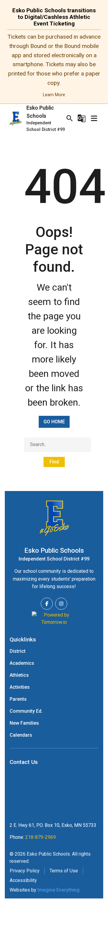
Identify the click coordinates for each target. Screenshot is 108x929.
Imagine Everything (59, 890)
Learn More (54, 94)
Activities (20, 687)
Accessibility (23, 880)
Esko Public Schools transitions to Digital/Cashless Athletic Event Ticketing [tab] (54, 17)
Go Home (54, 422)
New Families (24, 723)
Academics (22, 663)
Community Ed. (26, 711)
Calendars (21, 735)
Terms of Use (64, 871)
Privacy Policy (25, 871)
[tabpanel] (54, 65)
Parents (18, 699)
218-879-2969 (40, 837)
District (18, 651)
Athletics (19, 675)
